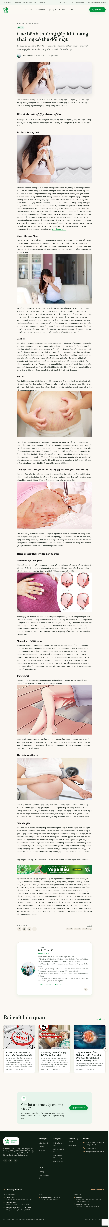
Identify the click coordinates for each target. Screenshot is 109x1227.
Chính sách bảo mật (91, 1219)
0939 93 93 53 (79, 2)
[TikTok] (67, 3)
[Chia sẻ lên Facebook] (19, 929)
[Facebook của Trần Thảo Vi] (86, 989)
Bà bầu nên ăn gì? (59, 229)
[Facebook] (61, 3)
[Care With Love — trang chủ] (5, 10)
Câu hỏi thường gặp (29, 2)
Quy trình (42, 1150)
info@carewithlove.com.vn (97, 2)
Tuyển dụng (7, 2)
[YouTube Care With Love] (10, 1160)
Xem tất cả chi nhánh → (98, 1189)
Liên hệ (70, 9)
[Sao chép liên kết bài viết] (34, 929)
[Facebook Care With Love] (5, 1160)
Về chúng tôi (40, 9)
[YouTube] (64, 3)
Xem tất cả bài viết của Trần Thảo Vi (51, 985)
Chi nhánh (17, 2)
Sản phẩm (42, 2)
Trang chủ (28, 9)
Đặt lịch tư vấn (97, 9)
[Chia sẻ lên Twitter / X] (24, 929)
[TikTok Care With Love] (15, 1160)
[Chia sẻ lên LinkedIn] (29, 929)
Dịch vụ (51, 10)
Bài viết (62, 9)
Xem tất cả (99, 1019)
